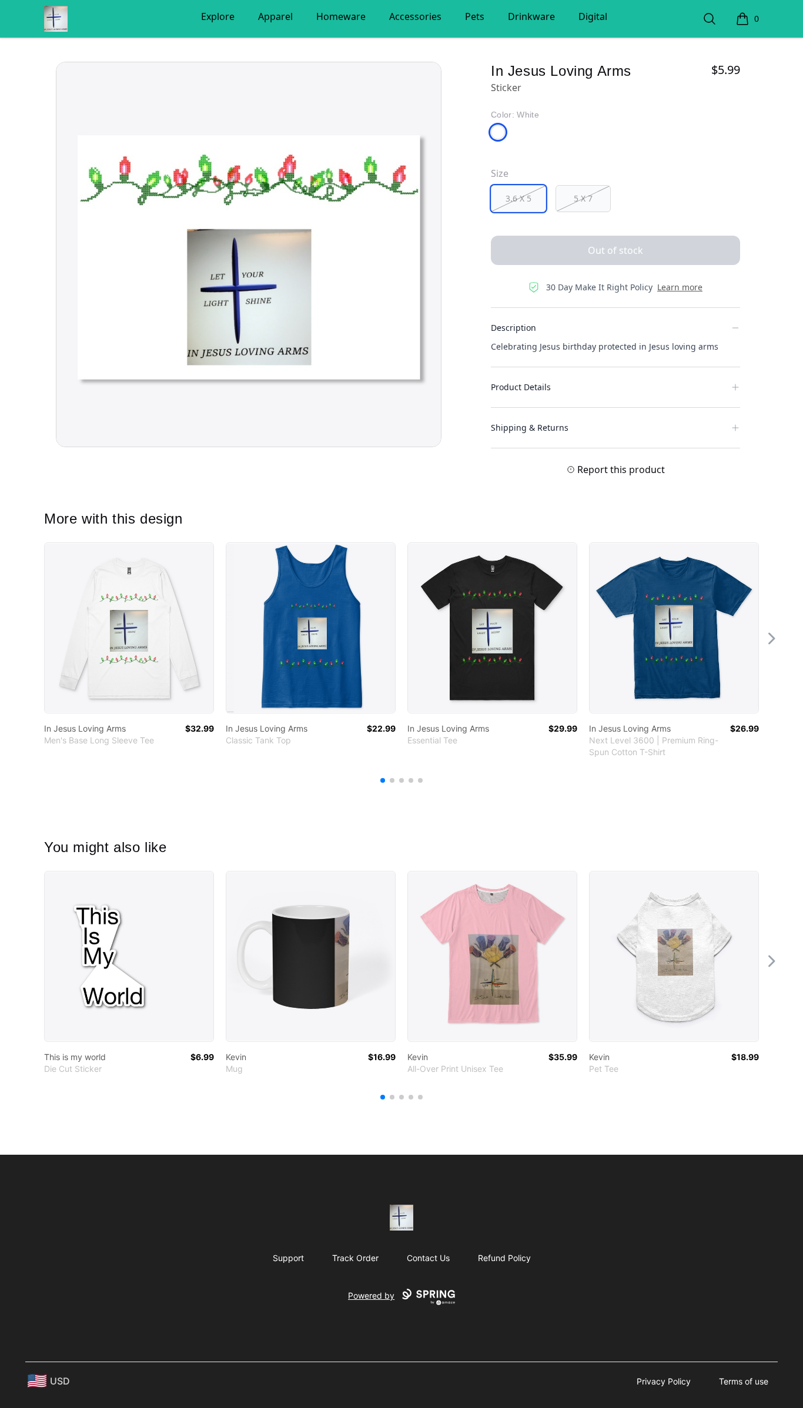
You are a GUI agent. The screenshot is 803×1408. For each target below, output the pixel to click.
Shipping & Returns (529, 427)
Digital (592, 16)
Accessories (415, 16)
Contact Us (428, 1258)
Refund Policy (504, 1258)
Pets (474, 16)
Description (513, 327)
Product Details (521, 387)
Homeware (341, 16)
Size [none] (499, 173)
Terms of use (743, 1381)
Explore (218, 16)
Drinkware (531, 16)
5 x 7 (583, 198)
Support (288, 1258)
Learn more (679, 287)
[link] (129, 628)
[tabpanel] (248, 254)
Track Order (355, 1258)
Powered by (371, 1295)
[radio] (518, 198)
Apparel (275, 16)
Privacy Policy (664, 1381)
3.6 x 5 (518, 198)
